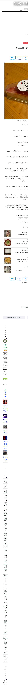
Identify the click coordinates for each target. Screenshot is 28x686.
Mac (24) (5, 504)
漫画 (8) (6, 524)
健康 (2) (6, 529)
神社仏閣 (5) (5, 539)
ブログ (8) (5, 579)
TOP (8, 10)
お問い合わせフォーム (5, 682)
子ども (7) (5, 594)
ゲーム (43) (5, 566)
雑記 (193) (5, 485)
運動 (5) (6, 495)
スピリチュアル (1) (5, 637)
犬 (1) (5, 652)
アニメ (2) (5, 584)
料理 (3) (6, 551)
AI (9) (5, 500)
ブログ (25, 52)
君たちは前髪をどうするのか (14, 317)
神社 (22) (5, 490)
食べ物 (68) (5, 534)
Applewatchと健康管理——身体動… (5, 445)
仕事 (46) (5, 509)
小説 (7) (6, 571)
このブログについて (5, 373)
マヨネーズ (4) (5, 611)
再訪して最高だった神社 (5, 432)
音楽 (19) (5, 480)
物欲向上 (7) (5, 514)
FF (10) (5, 575)
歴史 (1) (6, 648)
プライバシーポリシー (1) (5, 658)
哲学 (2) (6, 561)
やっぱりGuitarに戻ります (5, 421)
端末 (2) (6, 626)
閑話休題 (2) (5, 621)
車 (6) (5, 599)
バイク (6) (5, 643)
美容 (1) (6, 616)
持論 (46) (5, 519)
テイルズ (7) (5, 631)
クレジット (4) (5, 606)
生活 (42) (5, 556)
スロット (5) (5, 589)
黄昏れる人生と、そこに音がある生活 (5, 408)
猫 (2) (5, 602)
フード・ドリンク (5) (5, 545)
